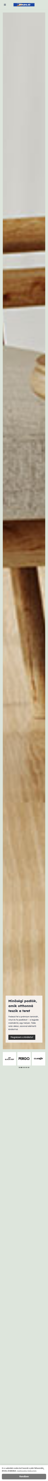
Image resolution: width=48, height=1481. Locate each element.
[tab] (19, 1067)
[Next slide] (43, 1059)
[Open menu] (5, 4)
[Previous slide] (5, 1059)
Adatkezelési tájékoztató (26, 1471)
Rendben (24, 1476)
